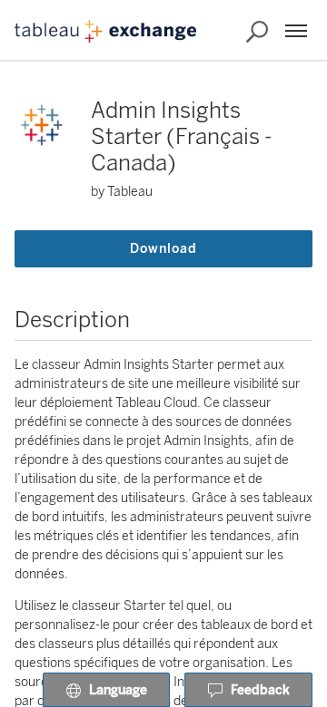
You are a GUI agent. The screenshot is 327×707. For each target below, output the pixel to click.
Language (118, 690)
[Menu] (296, 31)
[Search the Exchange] (257, 31)
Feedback (260, 690)
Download (163, 249)
